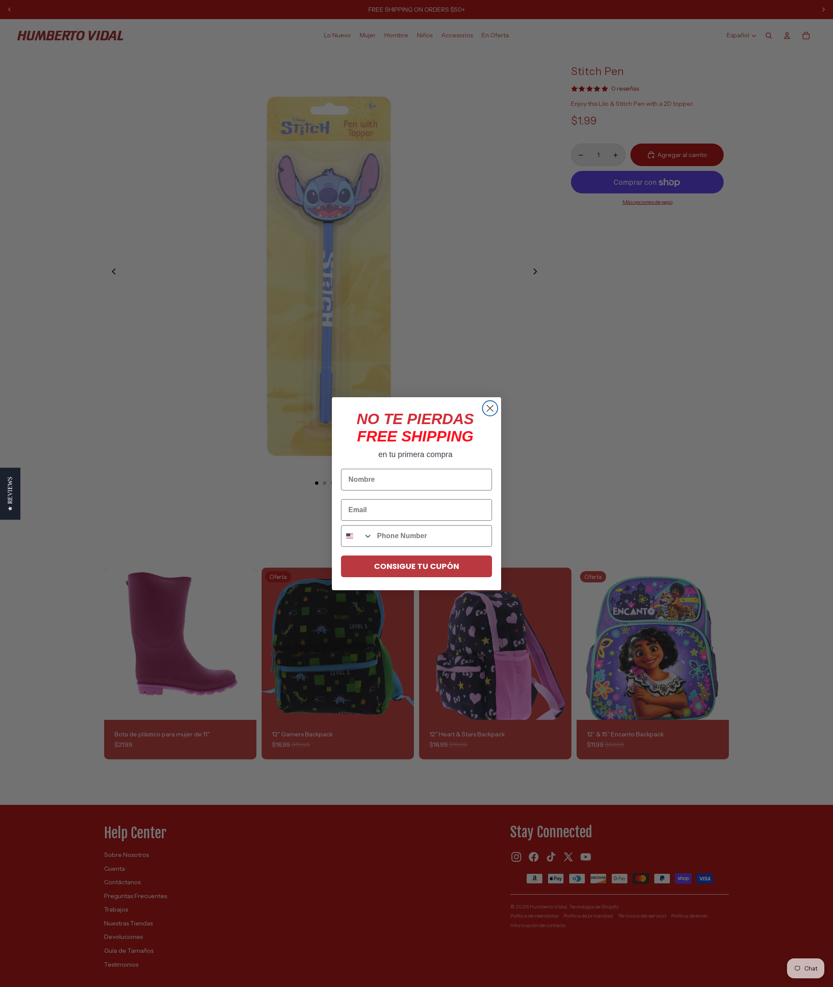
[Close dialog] (490, 408)
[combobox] (357, 536)
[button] (10, 493)
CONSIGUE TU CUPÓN (416, 566)
